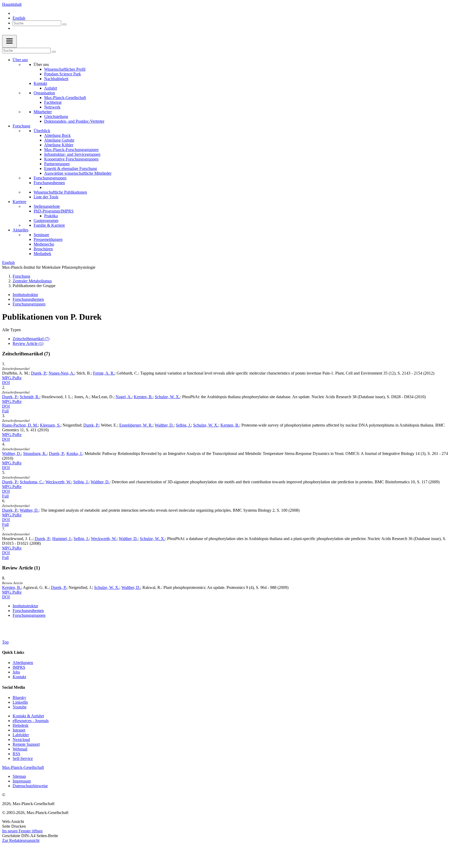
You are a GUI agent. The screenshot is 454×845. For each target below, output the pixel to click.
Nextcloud (21, 739)
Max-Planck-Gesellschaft (65, 97)
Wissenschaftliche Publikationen (60, 192)
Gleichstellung (56, 116)
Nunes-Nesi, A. (61, 373)
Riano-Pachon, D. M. (20, 425)
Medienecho (44, 244)
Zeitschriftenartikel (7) (31, 338)
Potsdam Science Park (62, 74)
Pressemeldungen (48, 239)
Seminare (41, 234)
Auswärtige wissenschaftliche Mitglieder (77, 173)
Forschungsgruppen (50, 178)
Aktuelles (20, 230)
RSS (16, 753)
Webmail (20, 749)
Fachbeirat (52, 102)
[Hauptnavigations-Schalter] (9, 41)
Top (5, 642)
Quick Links (13, 652)
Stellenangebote (47, 206)
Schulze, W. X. (167, 397)
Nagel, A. (124, 397)
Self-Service (23, 758)
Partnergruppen (57, 164)
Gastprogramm (46, 220)
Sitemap (19, 776)
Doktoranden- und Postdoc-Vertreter (74, 121)
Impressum (22, 781)
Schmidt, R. (29, 397)
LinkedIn (20, 702)
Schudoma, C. (31, 482)
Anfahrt (50, 88)
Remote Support (26, 744)
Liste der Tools (46, 197)
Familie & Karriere (49, 225)
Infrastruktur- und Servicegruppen (72, 154)
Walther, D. (164, 425)
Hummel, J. (61, 538)
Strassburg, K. (35, 453)
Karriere (19, 201)
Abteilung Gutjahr (59, 140)
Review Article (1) (28, 343)
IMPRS (19, 667)
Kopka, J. (74, 453)
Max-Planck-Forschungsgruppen (71, 149)
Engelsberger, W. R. (136, 425)
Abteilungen (23, 662)
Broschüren (43, 249)
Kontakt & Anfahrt (28, 716)
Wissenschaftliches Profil (64, 69)
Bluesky (19, 697)
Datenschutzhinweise (30, 786)
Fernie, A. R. (104, 373)
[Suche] (64, 24)
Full (5, 411)
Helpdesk (20, 725)
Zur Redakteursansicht (20, 840)
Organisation (44, 93)
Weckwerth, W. (58, 482)
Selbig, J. (183, 425)
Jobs (16, 672)
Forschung (21, 126)
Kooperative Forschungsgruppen (71, 159)
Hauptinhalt (12, 4)
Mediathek (42, 253)
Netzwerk (52, 107)
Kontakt (40, 83)
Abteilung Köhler (58, 145)
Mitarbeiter (43, 112)
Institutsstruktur (25, 294)
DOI (6, 382)
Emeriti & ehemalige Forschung (70, 168)
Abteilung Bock (57, 135)
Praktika (51, 216)
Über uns (20, 60)
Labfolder (21, 735)
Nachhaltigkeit (56, 78)
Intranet (19, 730)
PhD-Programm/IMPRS (54, 211)
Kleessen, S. (50, 425)
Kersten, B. (143, 397)
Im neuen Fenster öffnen (22, 831)
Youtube (20, 707)
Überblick (42, 130)
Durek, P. (39, 373)
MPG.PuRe (12, 378)
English (19, 18)
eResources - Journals (31, 720)
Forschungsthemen (49, 182)
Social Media (13, 687)
